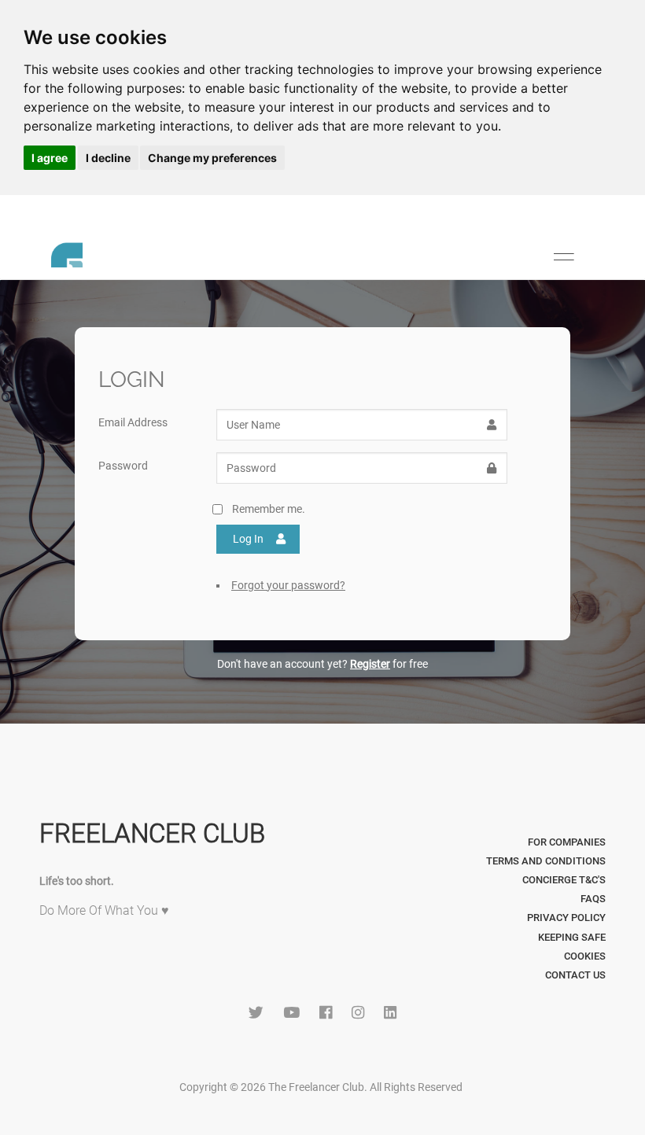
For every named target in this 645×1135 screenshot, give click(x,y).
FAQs (593, 899)
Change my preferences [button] (212, 157)
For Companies (567, 842)
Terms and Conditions (546, 861)
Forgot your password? (288, 585)
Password (123, 465)
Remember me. (268, 509)
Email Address (133, 422)
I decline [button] (108, 157)
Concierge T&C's (564, 880)
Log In (248, 538)
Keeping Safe (572, 937)
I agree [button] (49, 157)
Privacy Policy (566, 917)
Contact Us (575, 975)
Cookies (585, 956)
